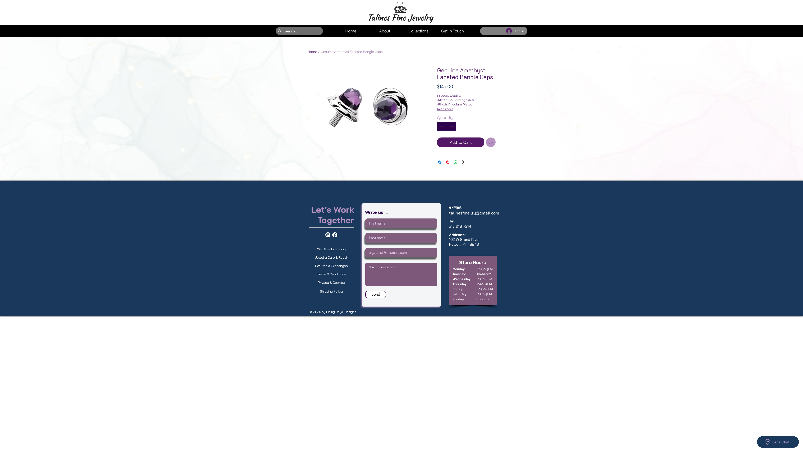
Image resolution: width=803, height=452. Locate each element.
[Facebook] (334, 234)
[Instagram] (327, 234)
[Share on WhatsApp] (455, 162)
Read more (445, 109)
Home (312, 52)
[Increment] (452, 126)
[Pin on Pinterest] (447, 162)
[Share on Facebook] (439, 162)
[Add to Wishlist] (491, 142)
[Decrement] (441, 126)
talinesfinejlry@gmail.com (474, 213)
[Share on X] (463, 162)
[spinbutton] (446, 126)
